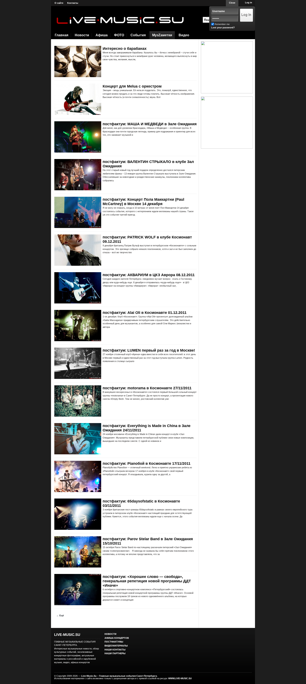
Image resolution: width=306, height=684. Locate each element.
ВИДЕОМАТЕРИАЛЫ (116, 645)
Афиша (102, 35)
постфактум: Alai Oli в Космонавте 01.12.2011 (145, 313)
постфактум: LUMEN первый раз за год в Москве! (149, 350)
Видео (184, 35)
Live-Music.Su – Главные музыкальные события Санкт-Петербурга (119, 676)
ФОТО (119, 35)
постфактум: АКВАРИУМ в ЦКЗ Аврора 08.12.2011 (149, 275)
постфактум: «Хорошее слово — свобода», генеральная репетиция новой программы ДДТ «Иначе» (147, 581)
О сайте (59, 3)
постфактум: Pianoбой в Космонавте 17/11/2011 (146, 463)
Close (232, 2)
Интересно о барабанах (125, 48)
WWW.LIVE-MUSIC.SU (180, 678)
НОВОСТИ (110, 634)
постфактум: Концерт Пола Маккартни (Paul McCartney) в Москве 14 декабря (143, 201)
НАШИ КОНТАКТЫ (115, 649)
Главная (61, 35)
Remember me (222, 24)
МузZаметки (162, 35)
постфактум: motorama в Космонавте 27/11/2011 (147, 388)
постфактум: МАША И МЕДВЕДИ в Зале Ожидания (150, 124)
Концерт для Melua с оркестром (132, 86)
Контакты (72, 3)
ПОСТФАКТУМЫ (113, 641)
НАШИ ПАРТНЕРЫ (115, 653)
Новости (82, 35)
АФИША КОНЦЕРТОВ (116, 638)
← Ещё (60, 615)
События (138, 35)
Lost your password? (223, 27)
